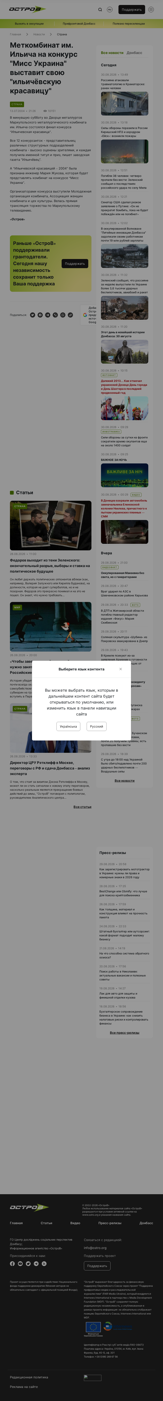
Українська (68, 726)
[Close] (120, 669)
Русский (96, 726)
